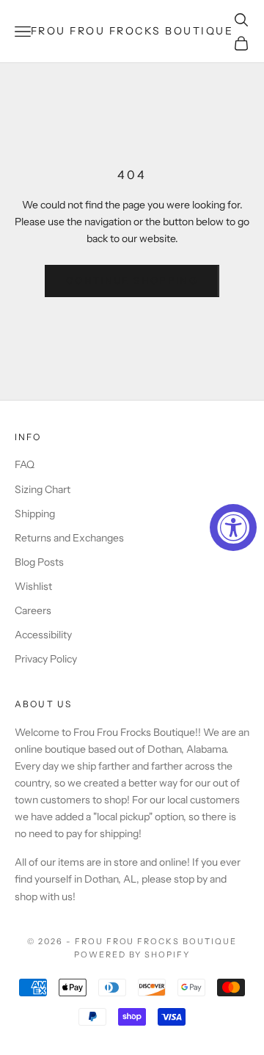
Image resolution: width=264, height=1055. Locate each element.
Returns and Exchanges (69, 537)
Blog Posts (39, 562)
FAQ (24, 464)
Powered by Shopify (132, 954)
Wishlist (33, 586)
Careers (33, 610)
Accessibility (43, 634)
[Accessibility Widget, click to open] (233, 527)
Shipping (35, 513)
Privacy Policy (46, 658)
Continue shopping (132, 280)
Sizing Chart (42, 489)
